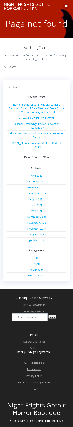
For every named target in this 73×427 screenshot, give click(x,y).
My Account (34, 369)
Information (36, 269)
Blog (36, 257)
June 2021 (36, 205)
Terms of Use (34, 389)
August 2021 (36, 199)
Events (36, 263)
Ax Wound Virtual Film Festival (36, 118)
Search (52, 317)
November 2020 (36, 222)
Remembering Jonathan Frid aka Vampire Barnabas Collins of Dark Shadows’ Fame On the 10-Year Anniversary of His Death (36, 108)
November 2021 (36, 187)
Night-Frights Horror (27, 6)
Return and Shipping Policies (34, 382)
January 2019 (36, 240)
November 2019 (36, 228)
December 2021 (36, 181)
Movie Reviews (36, 275)
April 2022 (36, 175)
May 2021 (36, 211)
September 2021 (36, 193)
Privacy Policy (34, 376)
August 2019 (36, 234)
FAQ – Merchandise (34, 362)
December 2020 (36, 216)
